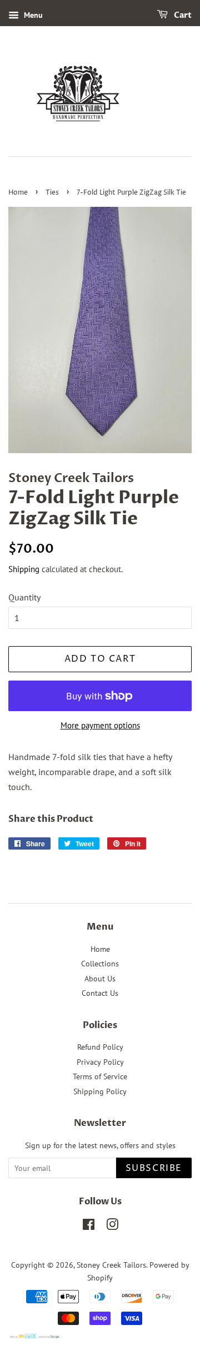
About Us (100, 979)
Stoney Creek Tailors (111, 1265)
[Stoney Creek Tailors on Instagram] (112, 1227)
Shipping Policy (100, 1091)
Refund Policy (100, 1047)
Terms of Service (100, 1076)
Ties (52, 192)
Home (18, 192)
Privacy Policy (100, 1062)
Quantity (24, 597)
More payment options (100, 725)
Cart (182, 15)
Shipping (23, 569)
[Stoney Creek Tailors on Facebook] (88, 1227)
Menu (32, 15)
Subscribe (154, 1168)
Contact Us (100, 993)
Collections (100, 964)
